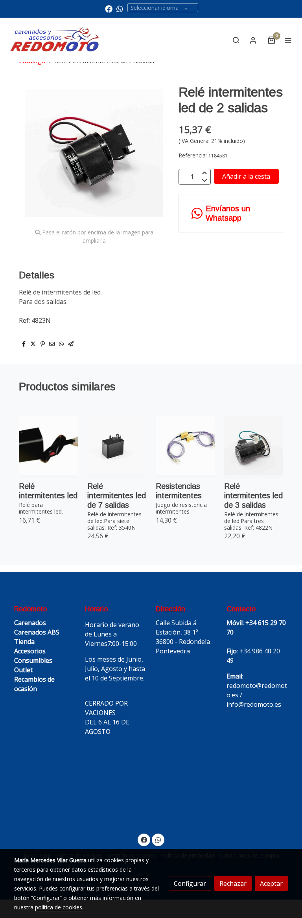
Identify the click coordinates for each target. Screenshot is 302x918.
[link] (55, 40)
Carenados (30, 622)
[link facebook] (108, 8)
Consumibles (33, 660)
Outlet (23, 670)
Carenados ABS (36, 632)
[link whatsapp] (119, 8)
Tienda (24, 641)
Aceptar (271, 883)
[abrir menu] (288, 40)
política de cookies (58, 907)
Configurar (190, 883)
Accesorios (30, 651)
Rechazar (233, 883)
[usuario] (253, 40)
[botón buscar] (236, 40)
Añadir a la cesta (246, 176)
